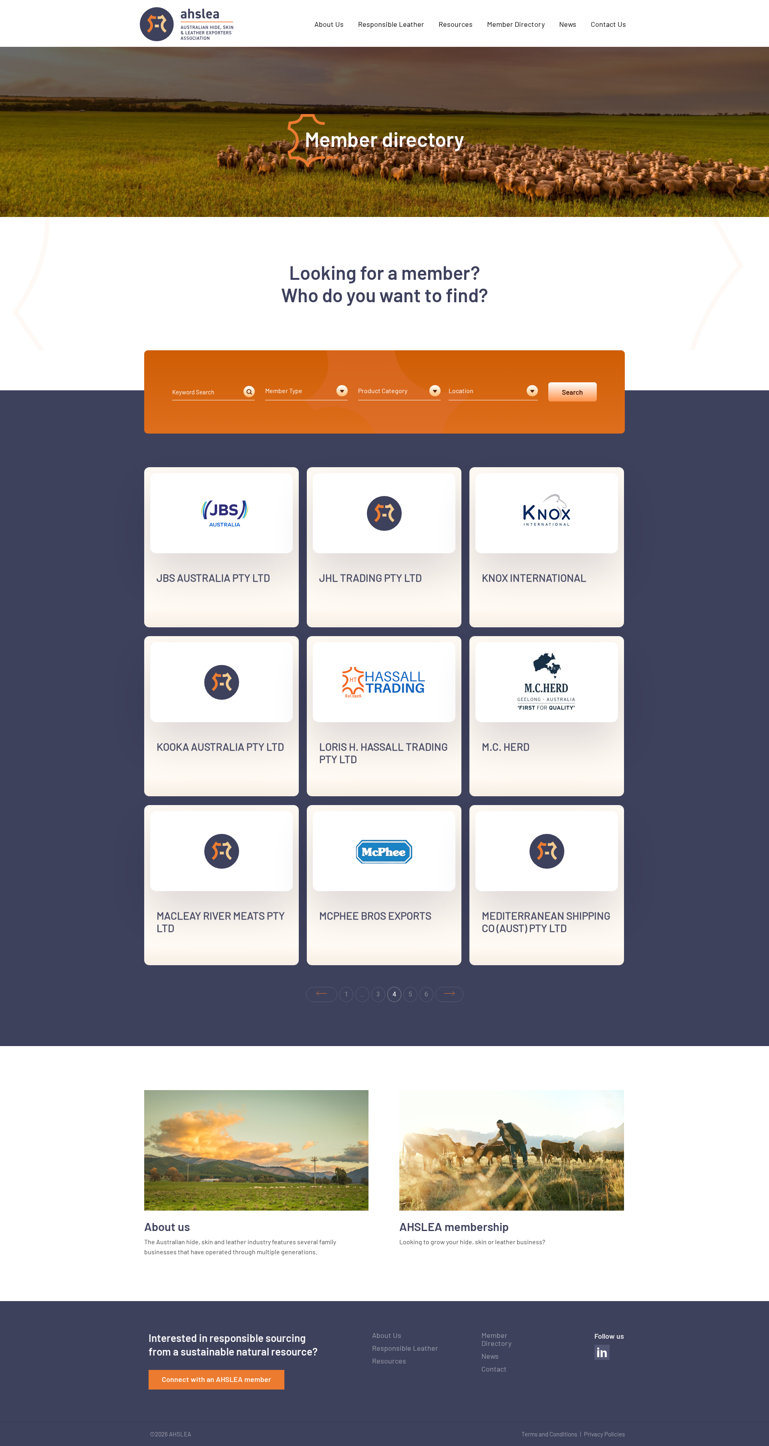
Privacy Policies (604, 1434)
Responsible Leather (405, 1348)
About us (167, 1226)
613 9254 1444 (510, 960)
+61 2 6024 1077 (350, 957)
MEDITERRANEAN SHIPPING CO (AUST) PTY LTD (546, 921)
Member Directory (496, 1339)
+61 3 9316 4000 (513, 619)
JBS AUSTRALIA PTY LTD (213, 577)
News (490, 1356)
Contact (494, 1368)
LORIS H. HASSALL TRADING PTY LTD (383, 752)
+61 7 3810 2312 (187, 619)
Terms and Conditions (549, 1434)
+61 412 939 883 (350, 619)
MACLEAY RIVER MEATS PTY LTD (221, 921)
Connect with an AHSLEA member (216, 1379)
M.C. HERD (505, 746)
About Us (386, 1335)
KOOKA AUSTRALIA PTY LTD (220, 746)
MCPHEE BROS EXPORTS (375, 915)
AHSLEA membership (454, 1226)
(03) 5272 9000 (510, 788)
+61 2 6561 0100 (187, 957)
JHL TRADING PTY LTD (370, 577)
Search (572, 392)
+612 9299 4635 (349, 788)
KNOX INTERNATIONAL (534, 577)
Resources (389, 1360)
